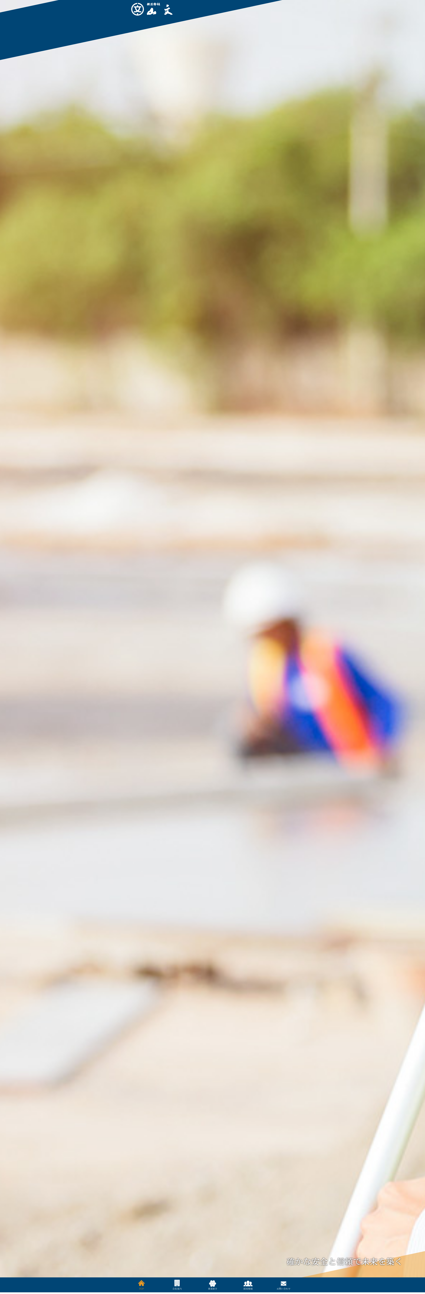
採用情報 (248, 1285)
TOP (141, 1285)
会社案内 (177, 1285)
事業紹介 (212, 1285)
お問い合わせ (283, 1285)
